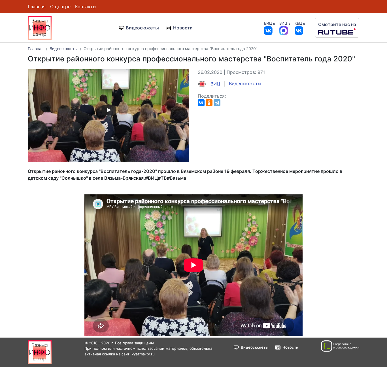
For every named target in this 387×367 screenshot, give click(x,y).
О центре (60, 6)
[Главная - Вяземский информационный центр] (40, 27)
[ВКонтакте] (201, 102)
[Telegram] (217, 102)
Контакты (85, 6)
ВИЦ (214, 84)
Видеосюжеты (142, 28)
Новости (183, 28)
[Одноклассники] (209, 102)
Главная (37, 6)
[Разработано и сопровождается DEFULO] (340, 346)
